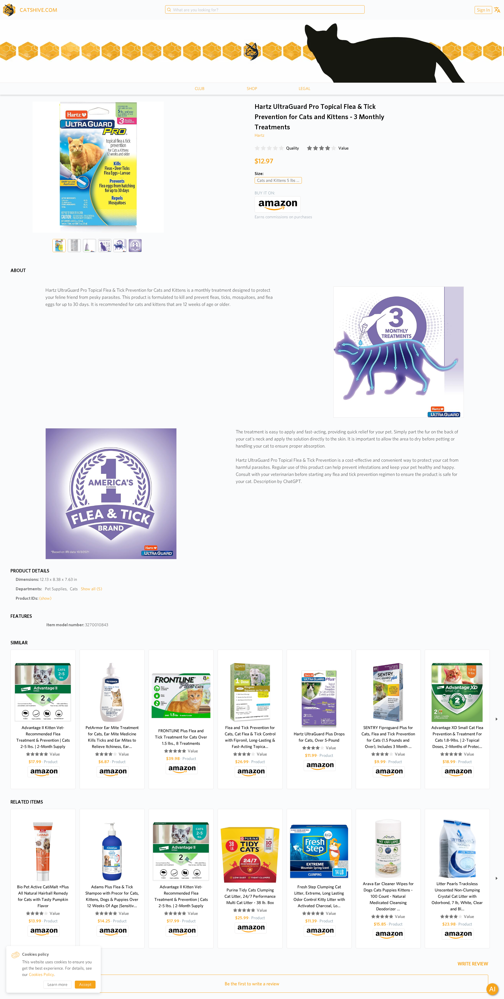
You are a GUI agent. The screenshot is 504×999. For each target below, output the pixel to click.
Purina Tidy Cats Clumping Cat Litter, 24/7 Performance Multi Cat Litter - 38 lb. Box (250, 896)
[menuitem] (482, 10)
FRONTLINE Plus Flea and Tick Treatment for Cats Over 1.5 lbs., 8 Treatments (181, 737)
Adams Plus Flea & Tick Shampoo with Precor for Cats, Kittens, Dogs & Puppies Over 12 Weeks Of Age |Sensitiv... (112, 896)
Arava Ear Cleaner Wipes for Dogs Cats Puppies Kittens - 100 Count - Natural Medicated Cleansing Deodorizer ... (388, 896)
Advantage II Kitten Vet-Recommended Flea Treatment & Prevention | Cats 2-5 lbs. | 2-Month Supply (43, 737)
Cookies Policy (41, 974)
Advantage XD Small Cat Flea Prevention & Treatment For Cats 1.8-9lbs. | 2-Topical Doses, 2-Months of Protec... (457, 737)
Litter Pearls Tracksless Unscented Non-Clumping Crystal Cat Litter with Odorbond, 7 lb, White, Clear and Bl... (457, 896)
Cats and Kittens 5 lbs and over (279, 180)
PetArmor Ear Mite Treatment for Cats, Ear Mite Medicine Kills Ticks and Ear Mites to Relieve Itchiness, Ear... (112, 737)
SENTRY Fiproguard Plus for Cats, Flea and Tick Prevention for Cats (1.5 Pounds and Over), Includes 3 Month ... (388, 737)
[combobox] (265, 10)
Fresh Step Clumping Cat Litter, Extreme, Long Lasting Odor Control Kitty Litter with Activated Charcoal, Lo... (319, 896)
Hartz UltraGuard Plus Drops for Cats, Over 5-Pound (319, 737)
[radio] (257, 148)
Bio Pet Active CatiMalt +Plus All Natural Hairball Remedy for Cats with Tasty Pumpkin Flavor (43, 896)
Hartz (259, 135)
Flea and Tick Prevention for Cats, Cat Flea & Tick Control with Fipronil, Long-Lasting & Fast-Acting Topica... (250, 737)
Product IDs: (33, 598)
